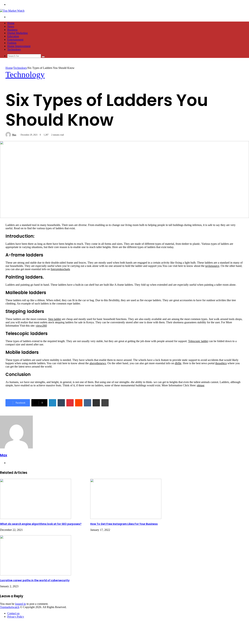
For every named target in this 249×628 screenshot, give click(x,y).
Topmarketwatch (9, 607)
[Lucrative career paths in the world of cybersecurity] (35, 574)
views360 (41, 325)
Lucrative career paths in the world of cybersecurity (34, 580)
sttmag (200, 385)
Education (13, 36)
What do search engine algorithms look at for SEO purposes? (40, 524)
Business (12, 29)
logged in (20, 603)
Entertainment (15, 39)
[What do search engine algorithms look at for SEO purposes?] (35, 517)
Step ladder (54, 319)
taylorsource (212, 265)
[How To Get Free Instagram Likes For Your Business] (125, 517)
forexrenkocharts (60, 269)
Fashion (11, 42)
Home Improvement (18, 46)
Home (10, 23)
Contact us (13, 613)
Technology (14, 49)
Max (14, 135)
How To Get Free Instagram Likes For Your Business (124, 524)
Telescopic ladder (198, 341)
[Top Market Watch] (12, 10)
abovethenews (98, 363)
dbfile (178, 363)
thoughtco (221, 363)
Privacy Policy (15, 616)
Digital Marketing (17, 33)
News (10, 26)
